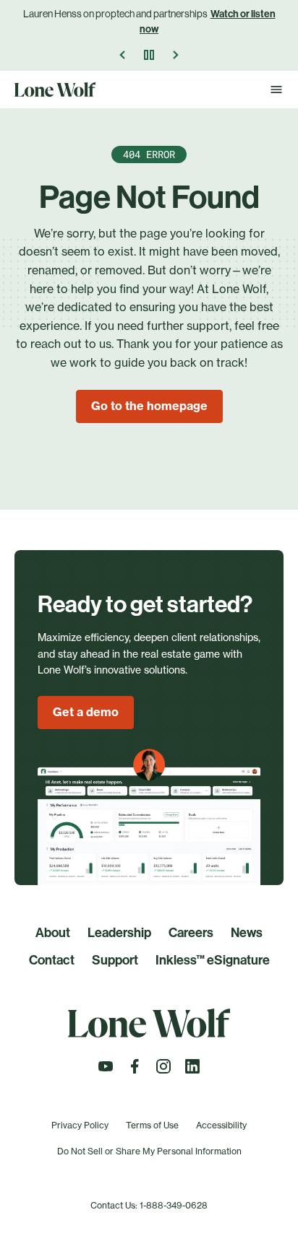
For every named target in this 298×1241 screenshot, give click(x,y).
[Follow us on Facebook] (134, 1070)
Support (115, 960)
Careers (191, 933)
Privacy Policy (79, 1125)
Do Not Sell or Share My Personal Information (149, 1151)
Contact (51, 960)
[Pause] (149, 55)
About (52, 933)
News (247, 933)
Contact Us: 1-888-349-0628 (149, 1205)
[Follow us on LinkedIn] (192, 1070)
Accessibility (221, 1125)
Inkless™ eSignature (213, 960)
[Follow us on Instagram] (163, 1070)
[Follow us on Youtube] (105, 1070)
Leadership (119, 933)
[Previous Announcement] (123, 55)
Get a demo (86, 712)
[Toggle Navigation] (276, 89)
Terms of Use (152, 1125)
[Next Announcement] (175, 55)
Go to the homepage (149, 406)
